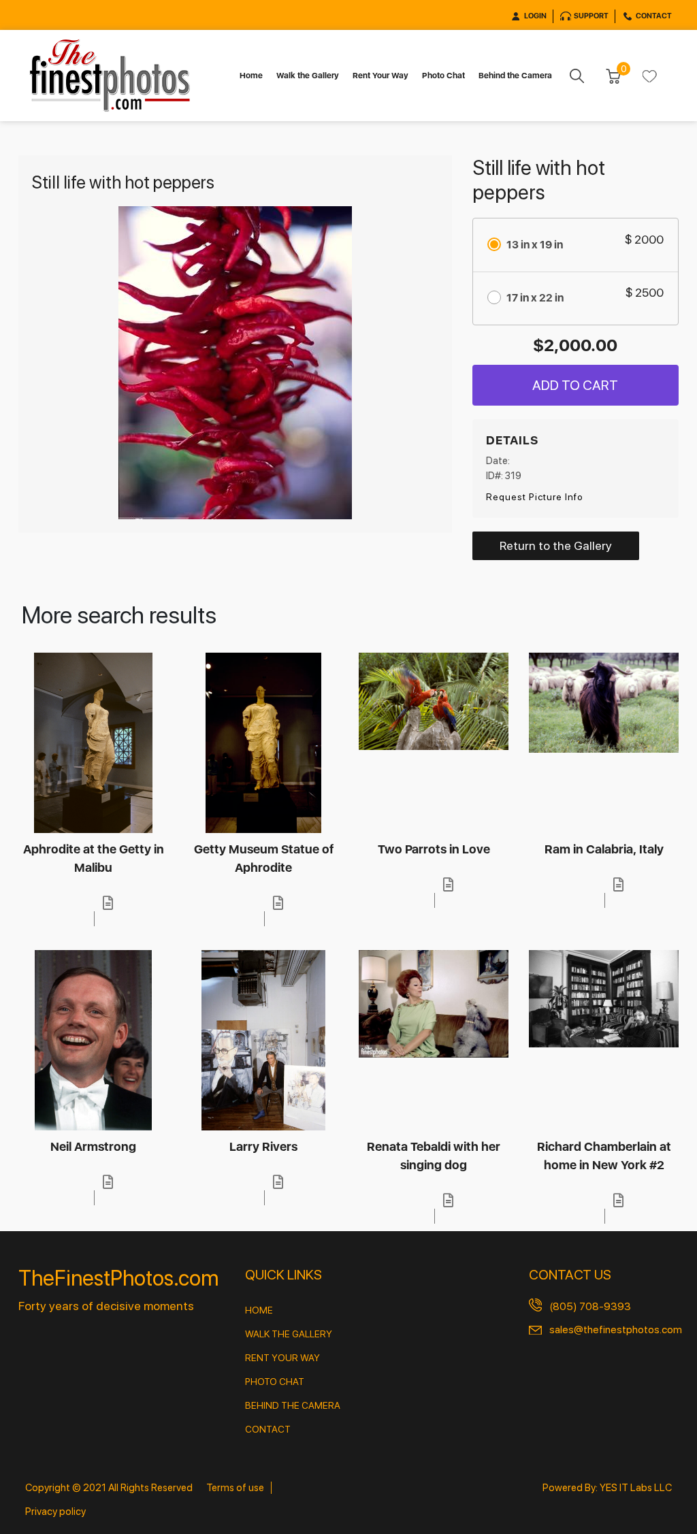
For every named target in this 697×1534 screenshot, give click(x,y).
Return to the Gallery (556, 545)
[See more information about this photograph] (108, 903)
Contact (654, 16)
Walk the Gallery (307, 75)
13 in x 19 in (534, 244)
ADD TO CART (575, 385)
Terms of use (235, 1488)
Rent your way (282, 1357)
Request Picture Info (534, 496)
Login (535, 16)
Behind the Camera (515, 75)
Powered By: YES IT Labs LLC (607, 1488)
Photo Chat (443, 75)
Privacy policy (55, 1511)
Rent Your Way (380, 75)
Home (251, 75)
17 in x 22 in (535, 297)
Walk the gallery (288, 1333)
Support (591, 16)
